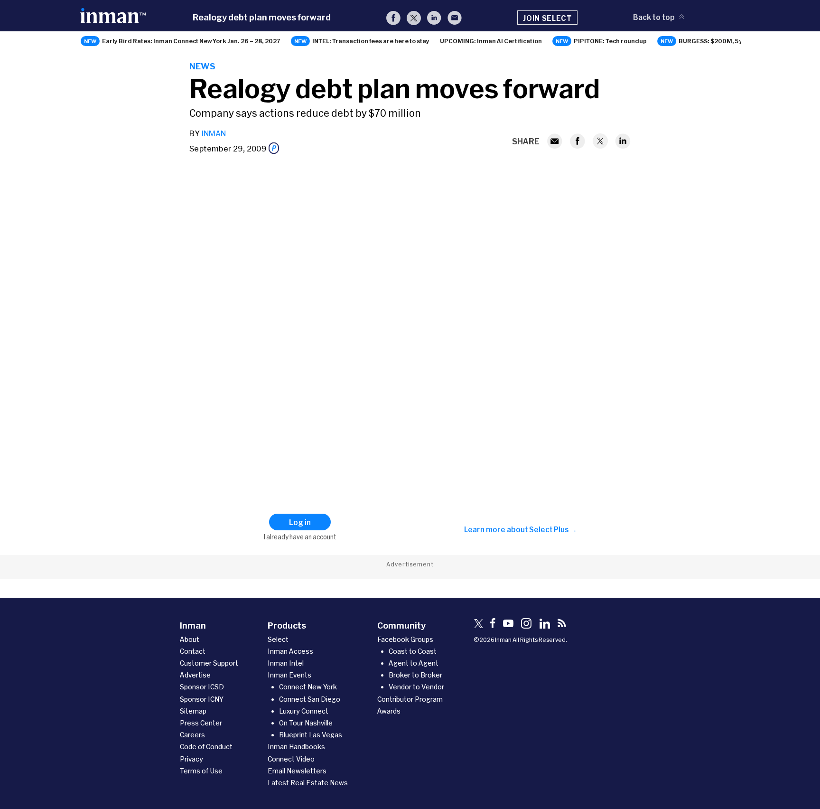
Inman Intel (286, 663)
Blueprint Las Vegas (310, 735)
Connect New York (308, 687)
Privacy (191, 759)
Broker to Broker (415, 675)
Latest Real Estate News (308, 783)
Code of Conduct (206, 747)
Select (278, 639)
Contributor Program (410, 699)
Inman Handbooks (296, 747)
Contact (192, 651)
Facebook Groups (405, 639)
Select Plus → (553, 529)
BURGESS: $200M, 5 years (717, 41)
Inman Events (289, 675)
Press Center (201, 723)
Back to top (654, 17)
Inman (213, 133)
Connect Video (291, 759)
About (189, 639)
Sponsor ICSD (202, 687)
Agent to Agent (413, 663)
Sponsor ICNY (202, 699)
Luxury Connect (303, 711)
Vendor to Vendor (416, 687)
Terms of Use (201, 771)
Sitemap (193, 711)
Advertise (195, 675)
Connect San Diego (309, 699)
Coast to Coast (413, 651)
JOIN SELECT (547, 18)
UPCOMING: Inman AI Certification (491, 41)
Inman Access (290, 651)
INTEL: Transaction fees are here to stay (370, 41)
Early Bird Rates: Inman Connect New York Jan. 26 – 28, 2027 (191, 41)
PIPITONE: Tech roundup (610, 41)
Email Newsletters (297, 771)
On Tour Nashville (306, 723)
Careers (192, 735)
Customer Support (209, 663)
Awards (389, 711)
